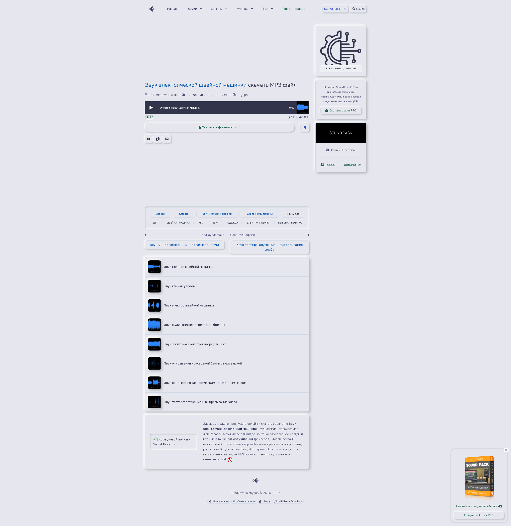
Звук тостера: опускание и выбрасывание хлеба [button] (270, 247)
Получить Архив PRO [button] (479, 515)
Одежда (232, 222)
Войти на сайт (221, 501)
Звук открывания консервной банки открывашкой (203, 363)
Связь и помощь (246, 501)
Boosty (266, 501)
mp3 (201, 222)
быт (155, 222)
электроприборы (258, 222)
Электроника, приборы (260, 213)
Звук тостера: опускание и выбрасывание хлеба (200, 402)
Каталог (183, 213)
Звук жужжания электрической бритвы (194, 325)
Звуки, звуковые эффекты (217, 213)
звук (215, 222)
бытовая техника (290, 222)
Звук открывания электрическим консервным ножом (205, 383)
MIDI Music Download (290, 501)
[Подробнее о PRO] (479, 476)
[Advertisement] (227, 50)
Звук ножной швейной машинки (189, 267)
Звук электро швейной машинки (189, 305)
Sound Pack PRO (335, 9)
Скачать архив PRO (343, 110)
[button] (151, 107)
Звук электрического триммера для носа (195, 344)
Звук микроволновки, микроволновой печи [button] (184, 245)
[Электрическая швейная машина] (303, 107)
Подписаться (351, 165)
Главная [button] (160, 213)
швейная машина (178, 222)
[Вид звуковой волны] (173, 441)
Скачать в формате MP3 (221, 127)
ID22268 (294, 214)
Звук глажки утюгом (179, 286)
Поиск (359, 9)
